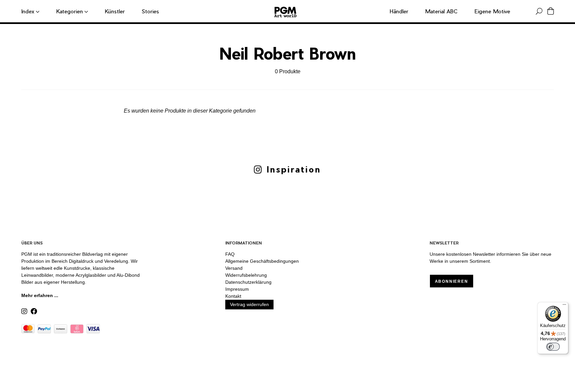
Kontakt (233, 296)
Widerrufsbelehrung (246, 275)
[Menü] (564, 306)
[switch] (553, 347)
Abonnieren (451, 281)
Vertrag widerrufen (249, 304)
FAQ (230, 254)
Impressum (237, 289)
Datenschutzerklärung (248, 282)
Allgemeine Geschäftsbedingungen (262, 261)
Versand (234, 268)
